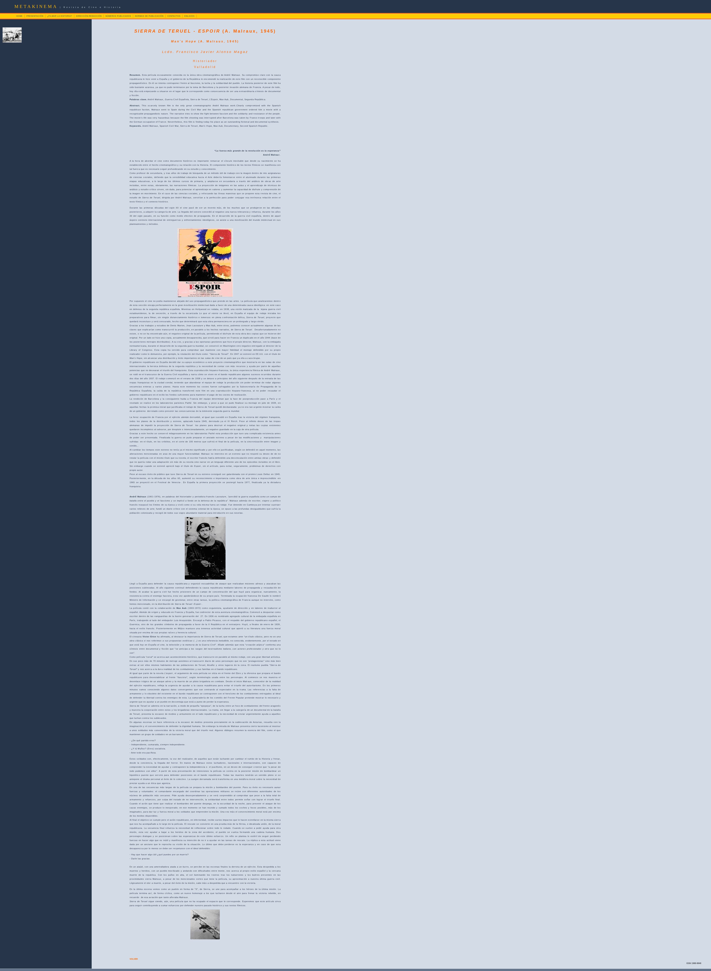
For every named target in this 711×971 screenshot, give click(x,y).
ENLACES (189, 16)
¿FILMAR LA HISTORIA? (59, 16)
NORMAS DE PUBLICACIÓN (149, 16)
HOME (19, 16)
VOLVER (134, 959)
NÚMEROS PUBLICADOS (118, 16)
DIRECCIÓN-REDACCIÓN (89, 16)
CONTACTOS (174, 16)
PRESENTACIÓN (34, 16)
